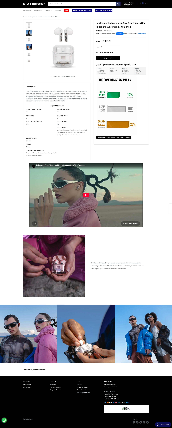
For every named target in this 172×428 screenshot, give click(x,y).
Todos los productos (33, 16)
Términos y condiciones (83, 392)
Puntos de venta (27, 387)
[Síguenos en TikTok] (144, 422)
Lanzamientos (27, 10)
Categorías (37, 10)
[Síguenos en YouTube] (140, 422)
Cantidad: (99, 47)
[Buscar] (118, 4)
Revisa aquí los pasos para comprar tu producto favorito (114, 137)
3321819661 (113, 396)
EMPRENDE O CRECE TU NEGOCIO (81, 10)
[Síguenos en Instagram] (137, 422)
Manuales (53, 384)
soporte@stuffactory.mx (111, 394)
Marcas (48, 10)
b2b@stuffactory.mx (109, 384)
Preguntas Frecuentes (56, 390)
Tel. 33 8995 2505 (109, 398)
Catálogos (58, 10)
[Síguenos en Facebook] (134, 422)
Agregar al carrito (108, 58)
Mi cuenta (127, 4)
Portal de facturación (56, 387)
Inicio (24, 16)
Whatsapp (107, 396)
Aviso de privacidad (82, 387)
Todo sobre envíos (82, 390)
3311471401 (113, 387)
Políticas (79, 384)
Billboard (99, 30)
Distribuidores (27, 384)
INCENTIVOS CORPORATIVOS (103, 10)
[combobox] (82, 4)
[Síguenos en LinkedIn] (147, 422)
